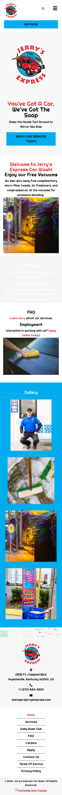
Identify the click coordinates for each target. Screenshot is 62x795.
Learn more (17, 318)
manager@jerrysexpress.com (31, 700)
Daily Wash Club (31, 729)
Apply (31, 750)
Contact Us (31, 757)
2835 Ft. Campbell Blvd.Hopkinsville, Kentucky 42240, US (31, 677)
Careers (31, 743)
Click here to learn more (31, 299)
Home (31, 715)
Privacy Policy (31, 771)
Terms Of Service (31, 764)
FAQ (31, 736)
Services (31, 722)
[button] (31, 24)
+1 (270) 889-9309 (31, 689)
